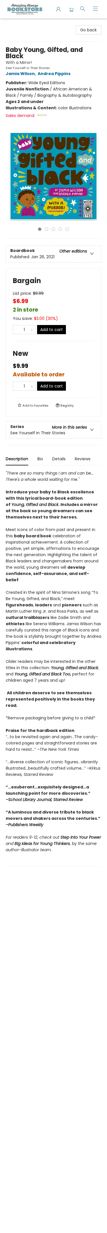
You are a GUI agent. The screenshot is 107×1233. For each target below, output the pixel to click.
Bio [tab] (40, 459)
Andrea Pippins (54, 73)
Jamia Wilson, (21, 73)
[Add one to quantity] (31, 329)
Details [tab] (59, 459)
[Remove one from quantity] (16, 329)
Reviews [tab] (82, 459)
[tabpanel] (53, 668)
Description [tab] (17, 459)
